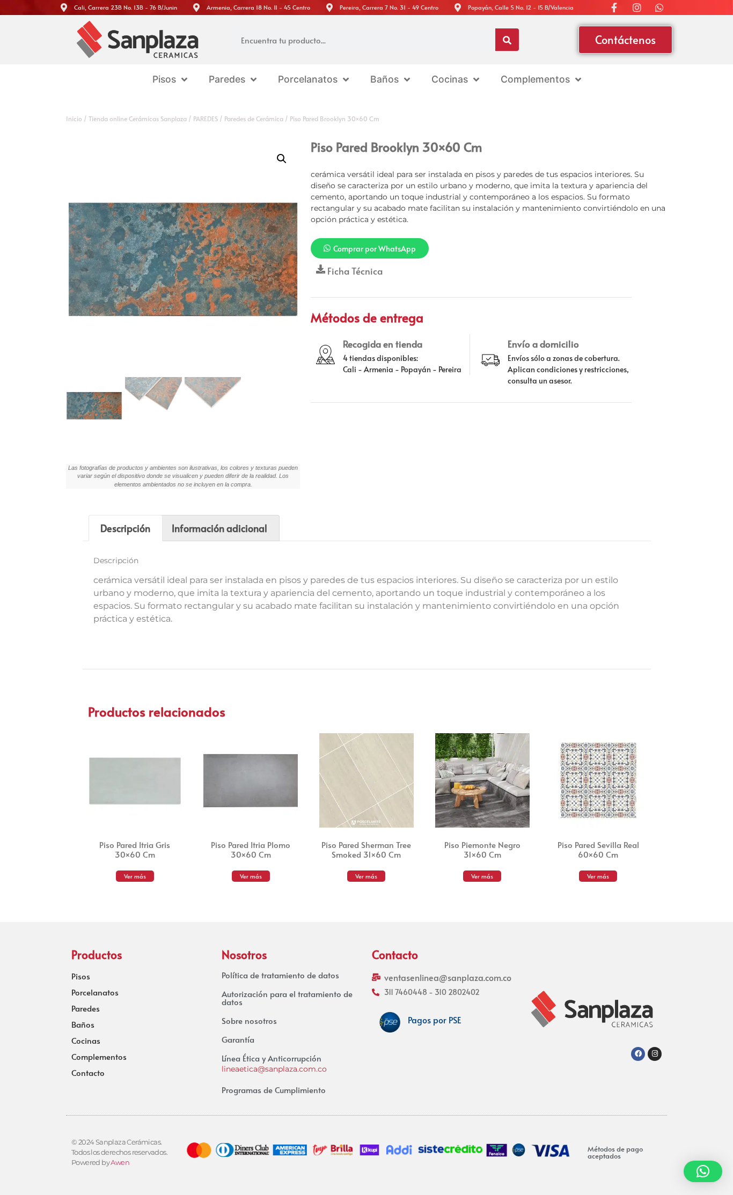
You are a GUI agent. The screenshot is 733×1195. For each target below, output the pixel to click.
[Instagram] (655, 1054)
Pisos (80, 976)
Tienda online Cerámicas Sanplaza (138, 118)
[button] (281, 158)
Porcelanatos (95, 992)
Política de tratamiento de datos (280, 974)
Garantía (238, 1039)
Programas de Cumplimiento (274, 1089)
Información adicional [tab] (219, 528)
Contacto (88, 1072)
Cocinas (85, 1040)
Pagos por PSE (434, 1020)
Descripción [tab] (125, 528)
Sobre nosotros (249, 1020)
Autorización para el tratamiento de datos (287, 997)
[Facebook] (638, 1054)
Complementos (99, 1056)
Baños (82, 1024)
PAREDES (205, 118)
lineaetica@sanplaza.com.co (274, 1069)
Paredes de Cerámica (253, 118)
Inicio (74, 118)
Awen (120, 1163)
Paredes (85, 1008)
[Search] (507, 39)
